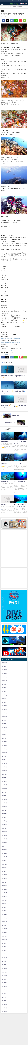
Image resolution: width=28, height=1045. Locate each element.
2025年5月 (4, 716)
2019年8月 (4, 961)
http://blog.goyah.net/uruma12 (8, 354)
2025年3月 (4, 723)
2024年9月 (4, 741)
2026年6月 (4, 669)
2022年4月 (4, 846)
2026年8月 (4, 662)
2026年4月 (4, 677)
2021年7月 (4, 878)
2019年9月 (4, 957)
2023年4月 (4, 803)
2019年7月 (4, 964)
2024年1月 (4, 770)
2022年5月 (4, 842)
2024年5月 (4, 756)
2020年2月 (4, 939)
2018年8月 (4, 1004)
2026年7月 (4, 666)
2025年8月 (4, 705)
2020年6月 (4, 925)
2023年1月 (4, 813)
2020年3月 (4, 936)
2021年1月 (4, 900)
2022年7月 (4, 835)
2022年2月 (4, 853)
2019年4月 (4, 975)
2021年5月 (4, 885)
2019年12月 (5, 946)
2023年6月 (4, 795)
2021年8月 (4, 874)
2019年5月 (4, 972)
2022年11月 (4, 820)
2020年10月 (5, 910)
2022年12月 (5, 817)
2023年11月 (4, 777)
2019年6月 (4, 968)
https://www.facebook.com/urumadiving (10, 342)
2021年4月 (4, 889)
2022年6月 (4, 839)
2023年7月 (4, 792)
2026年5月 (4, 673)
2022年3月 (4, 849)
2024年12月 (5, 731)
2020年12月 (5, 903)
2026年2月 (4, 684)
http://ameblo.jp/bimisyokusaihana (9, 350)
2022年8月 (4, 831)
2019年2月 (4, 982)
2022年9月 (4, 828)
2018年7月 (4, 1008)
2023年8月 (4, 788)
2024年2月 (4, 767)
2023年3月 (4, 806)
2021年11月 (4, 864)
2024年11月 (4, 734)
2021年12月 (5, 860)
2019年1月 (4, 986)
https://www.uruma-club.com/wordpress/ (10, 338)
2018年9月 (4, 1000)
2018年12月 (5, 990)
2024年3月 (4, 763)
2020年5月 (4, 928)
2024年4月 (4, 759)
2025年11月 (4, 695)
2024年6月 (4, 752)
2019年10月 (5, 954)
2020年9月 (4, 914)
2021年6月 (4, 882)
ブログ (2, 10)
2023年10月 (5, 781)
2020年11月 (4, 907)
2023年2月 (4, 810)
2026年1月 (4, 687)
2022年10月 (5, 824)
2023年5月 (4, 799)
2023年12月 (5, 774)
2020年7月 (4, 921)
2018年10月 (5, 997)
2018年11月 (4, 993)
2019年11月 (4, 950)
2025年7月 (4, 709)
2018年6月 (4, 1011)
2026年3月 (4, 680)
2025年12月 (5, 691)
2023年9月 (4, 785)
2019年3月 (4, 979)
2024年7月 (4, 749)
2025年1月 (4, 727)
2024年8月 (4, 745)
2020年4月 (4, 932)
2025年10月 (5, 698)
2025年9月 (4, 702)
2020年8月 (4, 918)
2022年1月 (4, 856)
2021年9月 (4, 871)
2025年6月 (4, 713)
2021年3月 (4, 892)
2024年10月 (5, 738)
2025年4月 (4, 720)
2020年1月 (4, 943)
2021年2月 (4, 896)
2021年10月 (5, 867)
